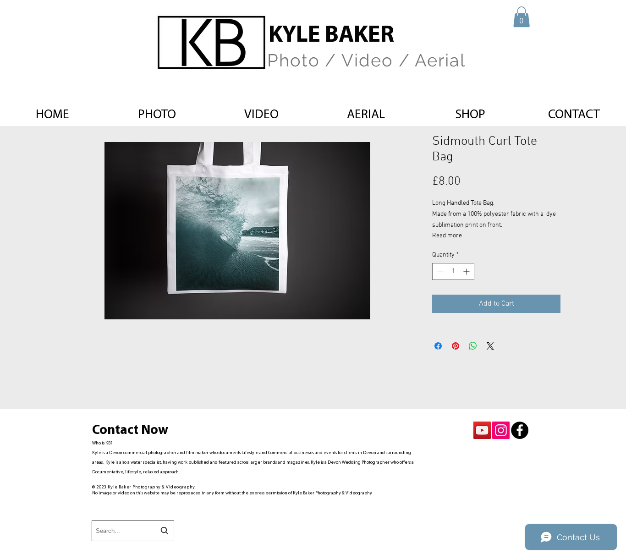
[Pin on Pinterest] (455, 345)
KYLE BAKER (331, 36)
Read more (447, 236)
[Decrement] (439, 271)
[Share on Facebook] (438, 345)
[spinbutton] (453, 271)
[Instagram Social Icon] (501, 430)
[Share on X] (490, 345)
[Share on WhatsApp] (472, 345)
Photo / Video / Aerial (366, 60)
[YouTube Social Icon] (482, 430)
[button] (521, 16)
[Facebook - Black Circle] (519, 430)
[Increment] (467, 271)
